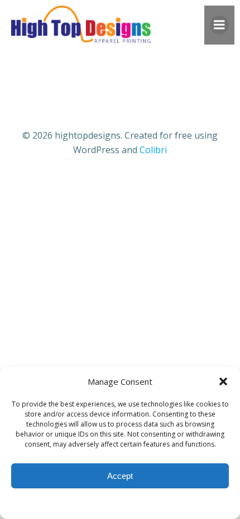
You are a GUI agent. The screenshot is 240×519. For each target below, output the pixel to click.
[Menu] (219, 25)
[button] (223, 381)
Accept (120, 476)
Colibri (153, 150)
